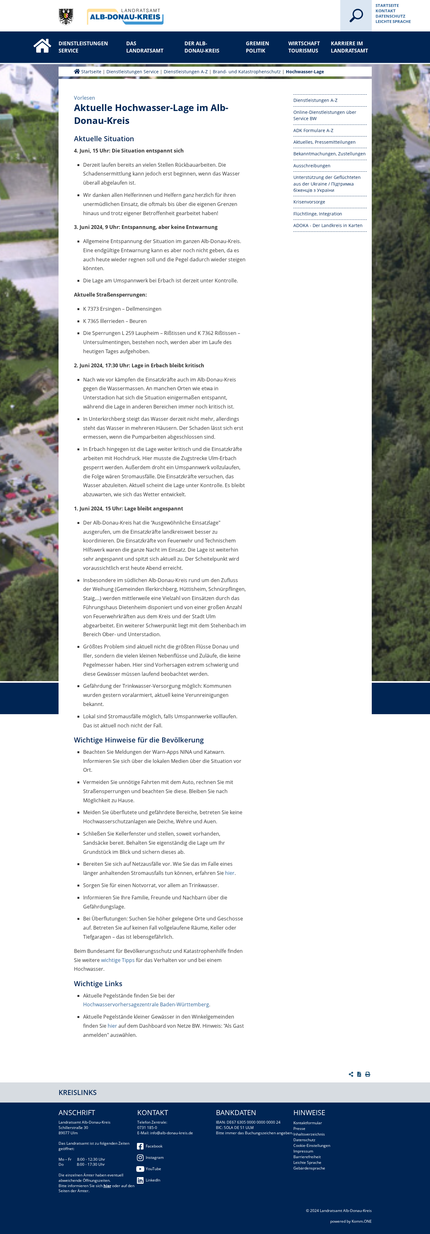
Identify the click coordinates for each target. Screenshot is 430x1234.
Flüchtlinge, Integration (317, 214)
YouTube (153, 1168)
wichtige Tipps (118, 960)
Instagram (155, 1157)
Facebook (154, 1146)
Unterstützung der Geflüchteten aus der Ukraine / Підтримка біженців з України (327, 183)
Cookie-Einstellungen (311, 1145)
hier (230, 873)
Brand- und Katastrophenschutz (247, 72)
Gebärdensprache (309, 1168)
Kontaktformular (307, 1123)
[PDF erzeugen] (360, 1074)
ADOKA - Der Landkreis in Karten (328, 225)
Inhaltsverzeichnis (309, 1134)
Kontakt (386, 11)
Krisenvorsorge (309, 202)
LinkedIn (153, 1180)
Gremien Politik (257, 47)
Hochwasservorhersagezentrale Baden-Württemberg (146, 1004)
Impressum (303, 1151)
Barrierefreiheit (307, 1156)
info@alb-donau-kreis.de (171, 1133)
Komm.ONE (362, 1221)
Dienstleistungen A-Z (186, 72)
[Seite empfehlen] (352, 1074)
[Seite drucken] (368, 1074)
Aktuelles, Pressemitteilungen (324, 142)
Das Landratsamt (144, 47)
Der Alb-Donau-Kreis (201, 47)
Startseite (387, 5)
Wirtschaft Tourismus (304, 47)
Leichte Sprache (393, 21)
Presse (299, 1128)
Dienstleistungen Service (79, 47)
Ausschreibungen (312, 166)
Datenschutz (390, 16)
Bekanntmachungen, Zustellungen (329, 154)
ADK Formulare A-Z (313, 130)
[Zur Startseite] (35, 40)
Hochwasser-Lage (305, 72)
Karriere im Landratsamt (349, 47)
